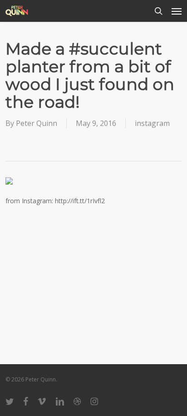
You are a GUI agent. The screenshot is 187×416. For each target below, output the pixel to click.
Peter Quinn (36, 123)
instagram (152, 123)
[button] (177, 10)
